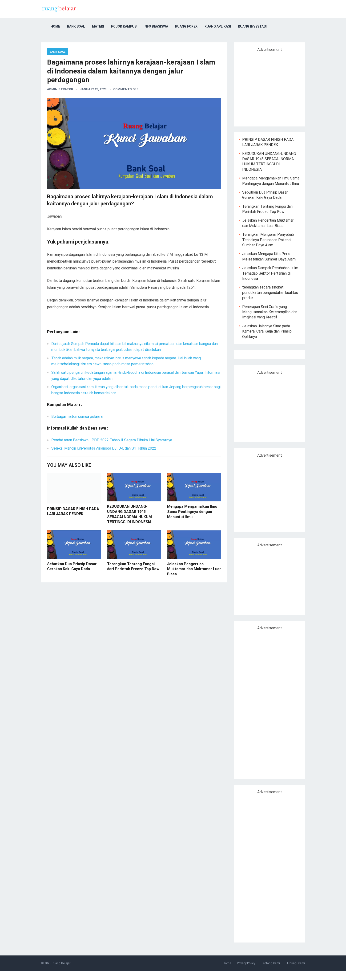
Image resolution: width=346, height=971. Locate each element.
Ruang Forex (186, 26)
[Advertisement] (278, 87)
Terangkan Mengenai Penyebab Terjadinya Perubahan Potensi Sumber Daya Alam (268, 239)
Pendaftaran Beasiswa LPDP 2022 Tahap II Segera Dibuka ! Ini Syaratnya (111, 440)
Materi (98, 26)
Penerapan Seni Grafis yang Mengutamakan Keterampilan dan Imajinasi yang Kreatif (269, 312)
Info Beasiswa (156, 26)
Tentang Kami (270, 963)
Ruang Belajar (61, 963)
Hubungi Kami (295, 963)
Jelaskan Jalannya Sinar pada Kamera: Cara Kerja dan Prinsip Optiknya (267, 331)
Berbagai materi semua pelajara (77, 416)
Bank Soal (76, 26)
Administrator (60, 89)
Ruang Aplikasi (218, 26)
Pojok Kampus (124, 26)
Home (55, 26)
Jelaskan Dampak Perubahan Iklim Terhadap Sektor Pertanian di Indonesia (270, 273)
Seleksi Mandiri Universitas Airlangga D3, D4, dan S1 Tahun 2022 (103, 448)
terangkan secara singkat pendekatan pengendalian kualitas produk (270, 292)
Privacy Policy (246, 963)
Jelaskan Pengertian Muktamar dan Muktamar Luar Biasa (194, 569)
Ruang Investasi (252, 26)
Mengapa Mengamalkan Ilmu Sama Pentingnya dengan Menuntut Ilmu (192, 511)
